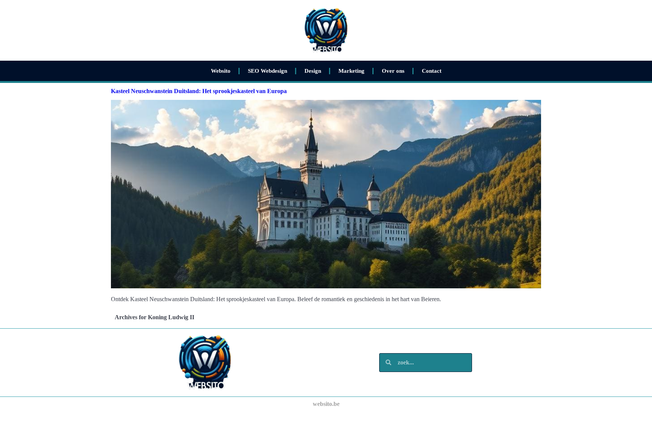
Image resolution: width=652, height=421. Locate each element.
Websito (221, 71)
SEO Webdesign (267, 71)
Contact (431, 71)
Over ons (393, 71)
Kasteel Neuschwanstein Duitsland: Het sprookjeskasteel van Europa (199, 91)
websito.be (326, 404)
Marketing (351, 71)
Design (312, 71)
